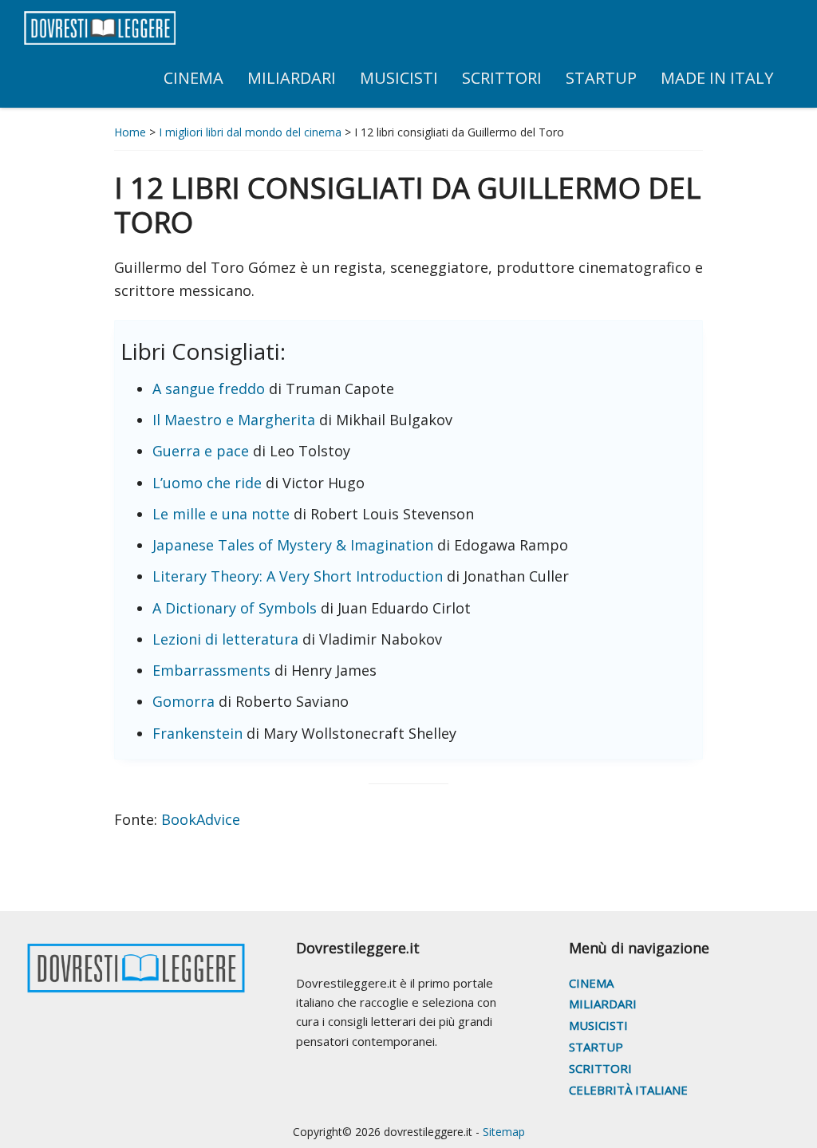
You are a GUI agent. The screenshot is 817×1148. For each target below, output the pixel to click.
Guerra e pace (200, 450)
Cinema (591, 983)
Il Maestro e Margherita (233, 419)
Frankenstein (197, 733)
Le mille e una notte (221, 513)
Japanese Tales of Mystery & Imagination (292, 544)
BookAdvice (200, 819)
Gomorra (183, 701)
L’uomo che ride (207, 482)
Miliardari (603, 1004)
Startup (596, 1047)
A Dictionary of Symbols (234, 607)
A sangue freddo (208, 388)
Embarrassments (211, 670)
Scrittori (600, 1068)
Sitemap (504, 1131)
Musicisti (598, 1025)
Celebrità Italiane (628, 1090)
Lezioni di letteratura (225, 639)
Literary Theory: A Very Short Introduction (297, 576)
